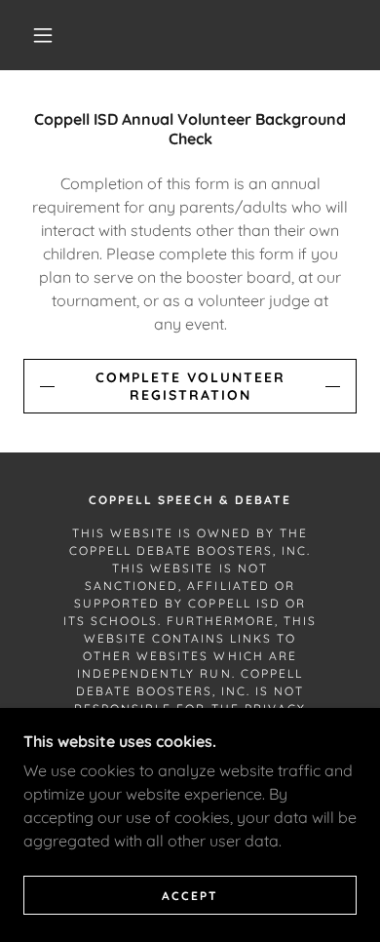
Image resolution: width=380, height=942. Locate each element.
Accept (190, 895)
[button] (42, 35)
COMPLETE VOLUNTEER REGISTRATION (190, 386)
